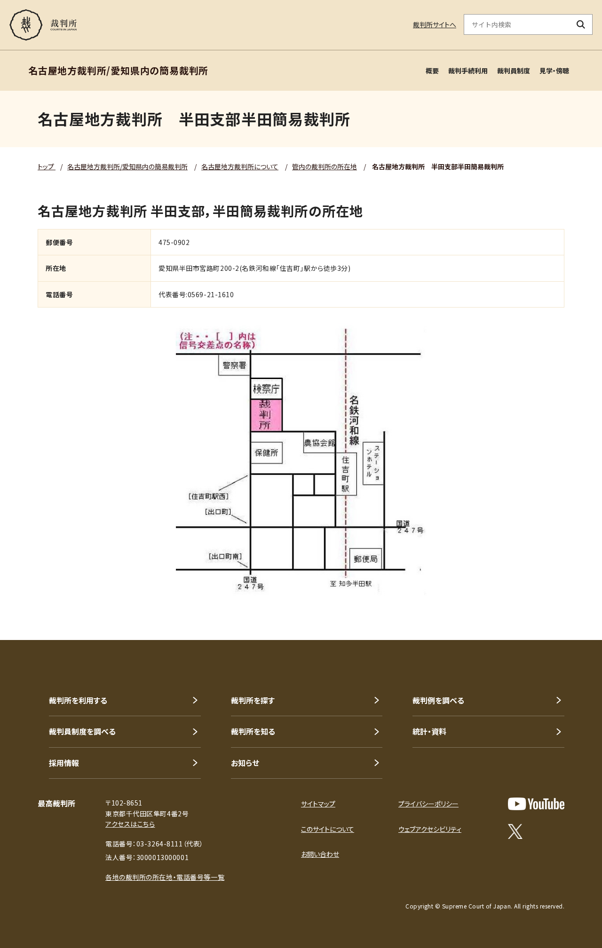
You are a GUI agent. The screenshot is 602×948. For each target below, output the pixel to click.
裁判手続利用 (468, 70)
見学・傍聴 (554, 70)
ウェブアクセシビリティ (429, 829)
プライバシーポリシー (428, 803)
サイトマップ (318, 803)
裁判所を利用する (78, 700)
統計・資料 (429, 731)
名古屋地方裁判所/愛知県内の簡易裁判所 (127, 166)
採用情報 (64, 762)
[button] (568, 606)
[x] (515, 831)
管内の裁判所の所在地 (324, 166)
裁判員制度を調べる (82, 731)
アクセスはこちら (130, 824)
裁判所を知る (253, 731)
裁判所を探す (253, 700)
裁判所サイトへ (434, 24)
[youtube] (536, 804)
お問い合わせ (320, 854)
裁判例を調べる (438, 700)
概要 (432, 70)
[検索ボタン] (581, 24)
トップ (46, 166)
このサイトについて (327, 829)
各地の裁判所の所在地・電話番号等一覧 (164, 877)
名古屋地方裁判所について (239, 166)
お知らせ (245, 762)
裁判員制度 (513, 70)
